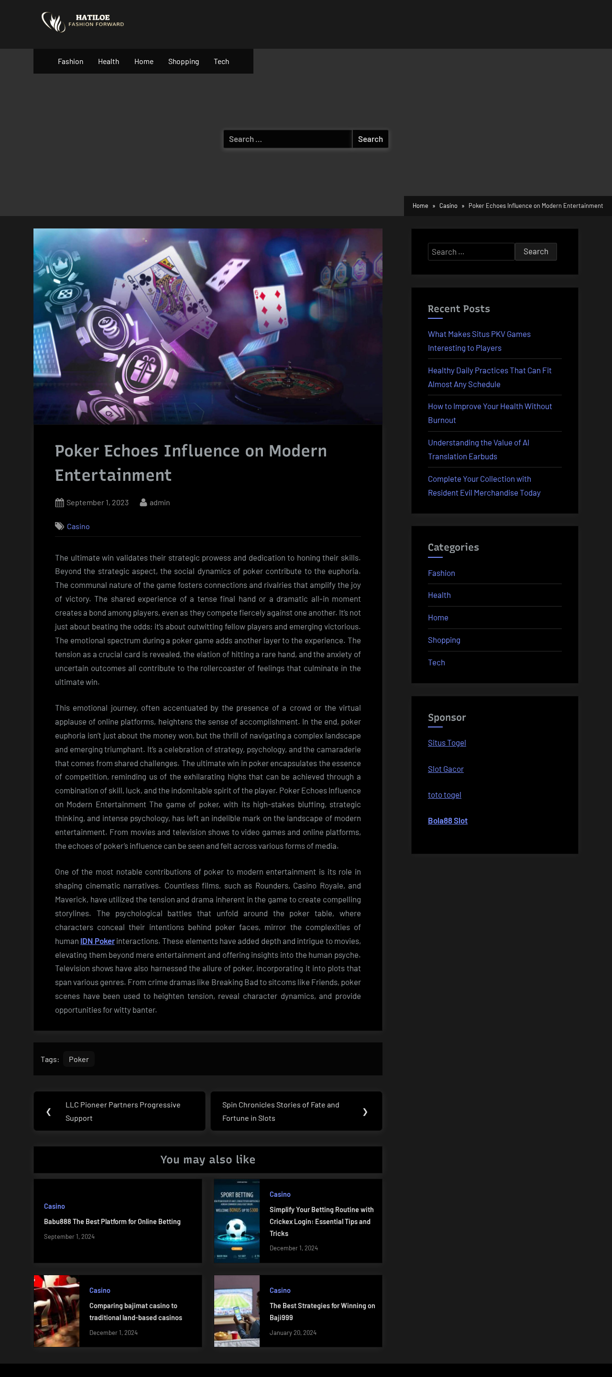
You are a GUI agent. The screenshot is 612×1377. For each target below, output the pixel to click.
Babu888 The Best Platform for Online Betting (112, 1221)
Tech (221, 60)
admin (160, 502)
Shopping (183, 60)
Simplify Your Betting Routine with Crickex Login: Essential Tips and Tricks (322, 1221)
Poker (79, 1058)
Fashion (70, 60)
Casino (78, 526)
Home (143, 60)
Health (108, 60)
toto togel (444, 794)
